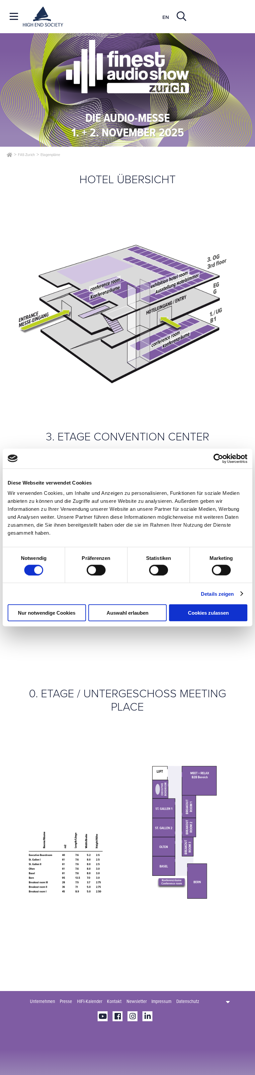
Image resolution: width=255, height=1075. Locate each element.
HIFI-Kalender (89, 1001)
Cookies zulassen (208, 613)
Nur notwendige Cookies (46, 613)
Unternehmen (42, 1001)
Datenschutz (187, 1001)
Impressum (161, 1001)
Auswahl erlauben (127, 613)
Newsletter (137, 1001)
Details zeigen (217, 593)
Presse (66, 1001)
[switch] (96, 570)
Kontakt (114, 1001)
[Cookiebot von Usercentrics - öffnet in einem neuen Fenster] (218, 458)
